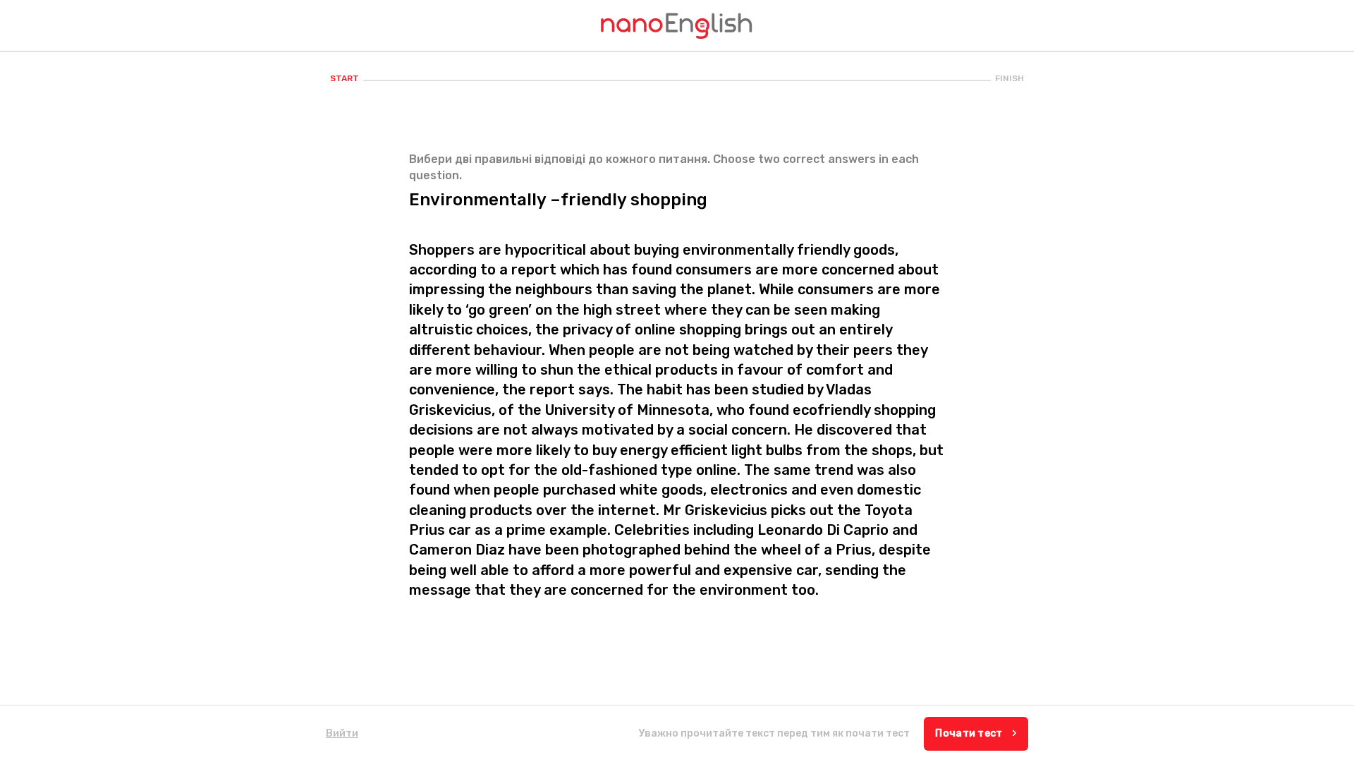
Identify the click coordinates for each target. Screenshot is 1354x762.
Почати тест (970, 733)
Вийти (342, 733)
